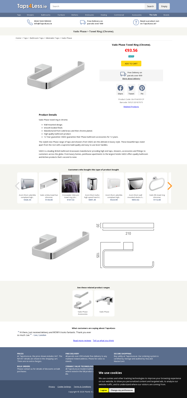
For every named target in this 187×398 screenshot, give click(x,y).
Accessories (137, 15)
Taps (19, 15)
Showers (30, 15)
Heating (104, 15)
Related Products (131, 106)
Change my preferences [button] (122, 390)
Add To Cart (131, 63)
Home (18, 38)
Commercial (119, 15)
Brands (166, 15)
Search (150, 6)
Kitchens (74, 15)
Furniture (61, 15)
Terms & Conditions (82, 386)
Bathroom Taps (37, 38)
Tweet (131, 93)
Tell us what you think (103, 340)
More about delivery (131, 78)
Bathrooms (45, 15)
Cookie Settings (64, 386)
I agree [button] (103, 390)
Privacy (52, 386)
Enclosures (89, 15)
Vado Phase (67, 38)
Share (120, 93)
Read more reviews (82, 340)
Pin (142, 93)
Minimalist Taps (52, 38)
